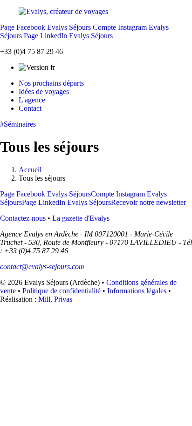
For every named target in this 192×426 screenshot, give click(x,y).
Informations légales (136, 291)
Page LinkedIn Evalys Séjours (68, 36)
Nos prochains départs (51, 83)
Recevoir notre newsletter (148, 202)
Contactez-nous (23, 218)
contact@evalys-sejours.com (42, 266)
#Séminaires (18, 124)
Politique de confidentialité (61, 291)
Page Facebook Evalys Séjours (45, 27)
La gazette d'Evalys (81, 218)
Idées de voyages (44, 91)
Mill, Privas (55, 299)
